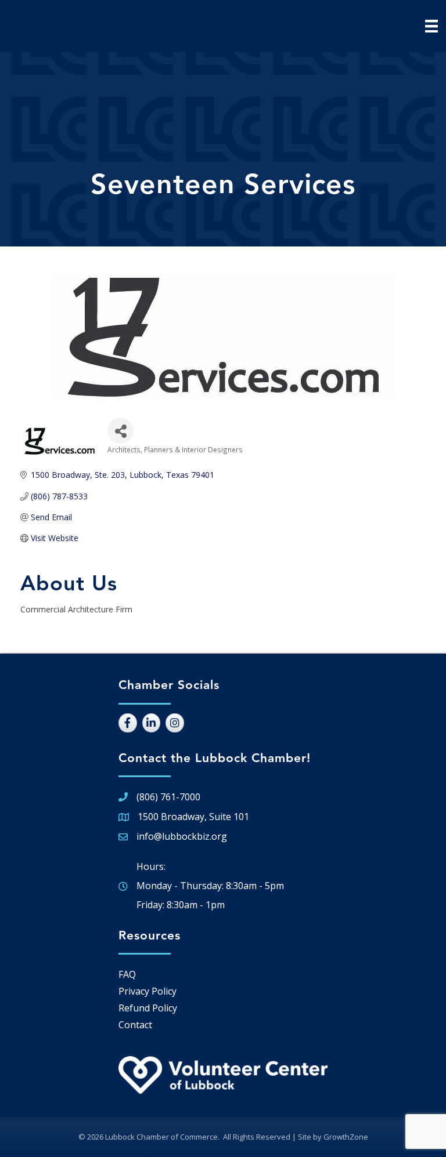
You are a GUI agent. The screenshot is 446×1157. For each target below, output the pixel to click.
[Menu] (431, 26)
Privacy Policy (147, 991)
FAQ (127, 974)
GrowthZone (345, 1136)
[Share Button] (120, 431)
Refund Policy (147, 1008)
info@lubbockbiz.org (181, 836)
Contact (135, 1024)
